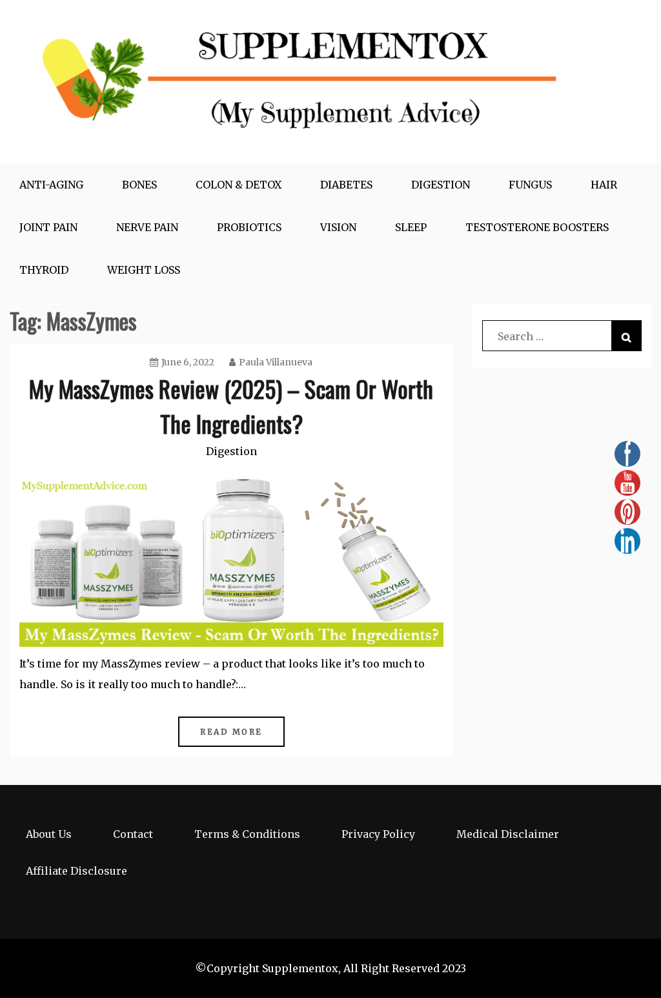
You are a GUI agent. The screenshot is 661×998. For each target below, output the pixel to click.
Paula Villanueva (275, 362)
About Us (49, 834)
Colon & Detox (238, 184)
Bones (139, 184)
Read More (231, 732)
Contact (133, 834)
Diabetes (346, 184)
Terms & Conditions (247, 834)
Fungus (530, 184)
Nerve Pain (147, 227)
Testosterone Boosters (537, 227)
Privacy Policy (378, 834)
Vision (338, 227)
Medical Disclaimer (507, 834)
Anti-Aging (51, 184)
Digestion (440, 184)
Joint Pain (48, 227)
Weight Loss (143, 269)
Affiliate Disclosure (76, 870)
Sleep (411, 227)
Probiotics (249, 227)
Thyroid (43, 269)
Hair (604, 184)
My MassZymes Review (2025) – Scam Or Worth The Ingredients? (231, 405)
